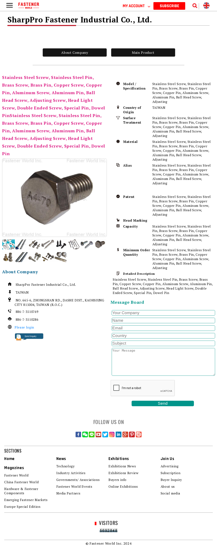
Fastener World (16, 475)
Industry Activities (70, 473)
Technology (65, 466)
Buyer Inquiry (171, 480)
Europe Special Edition (22, 506)
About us (168, 486)
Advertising (170, 466)
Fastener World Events (74, 486)
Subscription (171, 473)
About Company (74, 52)
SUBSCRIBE (169, 6)
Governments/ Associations (78, 480)
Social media (170, 493)
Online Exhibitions (123, 486)
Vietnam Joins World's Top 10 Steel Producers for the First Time (115, 5)
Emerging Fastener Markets (25, 500)
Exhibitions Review (123, 473)
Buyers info (117, 480)
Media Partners (68, 493)
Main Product (143, 52)
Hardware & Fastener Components (21, 491)
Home (9, 458)
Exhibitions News (122, 466)
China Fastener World (21, 482)
